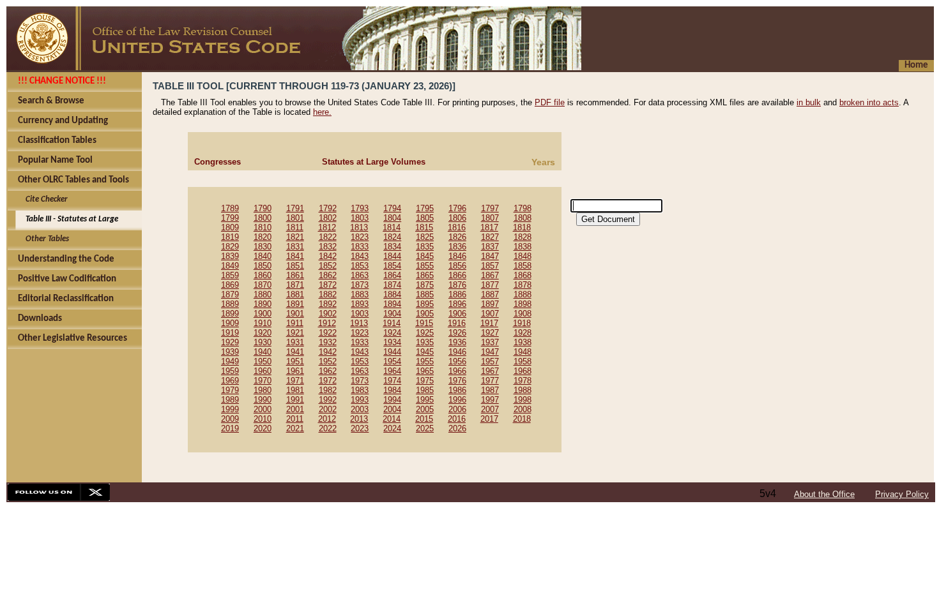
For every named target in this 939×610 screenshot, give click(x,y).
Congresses (217, 162)
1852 (328, 266)
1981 (295, 390)
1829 (230, 246)
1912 (327, 323)
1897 (490, 304)
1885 (425, 294)
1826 (457, 237)
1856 (457, 266)
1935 (425, 342)
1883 (360, 294)
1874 (392, 285)
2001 (295, 409)
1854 (392, 266)
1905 (425, 313)
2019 (230, 428)
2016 (457, 419)
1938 (522, 342)
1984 (392, 390)
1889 (230, 304)
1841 (295, 256)
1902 (328, 313)
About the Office (824, 494)
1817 (489, 227)
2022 (328, 428)
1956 (457, 361)
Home (916, 65)
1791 (295, 208)
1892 (328, 304)
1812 (327, 227)
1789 (230, 208)
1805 (425, 218)
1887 (490, 294)
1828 (522, 237)
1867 (490, 275)
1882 (328, 294)
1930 (262, 342)
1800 (262, 218)
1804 (392, 218)
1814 (392, 227)
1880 (262, 294)
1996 (457, 400)
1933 (360, 342)
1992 (328, 400)
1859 (230, 275)
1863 (360, 275)
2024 (392, 428)
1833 (360, 246)
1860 (262, 275)
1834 (392, 246)
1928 (522, 333)
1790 (262, 208)
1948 (522, 352)
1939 (230, 352)
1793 (360, 208)
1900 (262, 313)
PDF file (550, 102)
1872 (328, 285)
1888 (522, 294)
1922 (328, 333)
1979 (230, 390)
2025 (425, 428)
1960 (262, 371)
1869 (230, 285)
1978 (522, 380)
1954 (392, 361)
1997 (490, 400)
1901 (295, 313)
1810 (262, 227)
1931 (295, 342)
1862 (328, 275)
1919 (230, 333)
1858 (522, 266)
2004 (392, 409)
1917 (489, 323)
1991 (295, 400)
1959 (230, 371)
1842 (328, 256)
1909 (230, 323)
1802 (328, 218)
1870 (262, 285)
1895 (425, 304)
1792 (328, 208)
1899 (230, 313)
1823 (360, 237)
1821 (295, 237)
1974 (392, 380)
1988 (522, 390)
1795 (425, 208)
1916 (457, 323)
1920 (262, 333)
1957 (490, 361)
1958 (522, 361)
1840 (262, 256)
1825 (425, 237)
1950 (262, 361)
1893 (360, 304)
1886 (457, 294)
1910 (262, 323)
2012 (327, 419)
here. (322, 112)
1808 (522, 218)
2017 (489, 419)
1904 (392, 313)
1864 (392, 275)
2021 (295, 428)
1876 (457, 285)
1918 (522, 323)
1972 (328, 380)
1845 (425, 256)
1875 (425, 285)
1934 (392, 342)
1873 (360, 285)
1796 (457, 208)
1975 (425, 380)
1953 (360, 361)
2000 (262, 409)
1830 (262, 246)
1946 (457, 352)
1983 (360, 390)
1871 (295, 285)
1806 (457, 218)
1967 (490, 371)
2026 (457, 428)
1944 (392, 352)
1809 (230, 227)
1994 (392, 400)
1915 (424, 323)
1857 (490, 266)
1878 (522, 285)
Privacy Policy (902, 494)
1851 (295, 266)
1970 (262, 380)
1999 (230, 409)
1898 (522, 304)
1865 (425, 275)
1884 (392, 294)
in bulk (809, 102)
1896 (457, 304)
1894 (392, 304)
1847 (490, 256)
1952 (328, 361)
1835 (425, 246)
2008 (522, 409)
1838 (522, 246)
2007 (490, 409)
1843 (360, 256)
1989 (230, 400)
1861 (295, 275)
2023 (360, 428)
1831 (295, 246)
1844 (392, 256)
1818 (522, 227)
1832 (328, 246)
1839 (230, 256)
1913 (359, 323)
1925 (425, 333)
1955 (425, 361)
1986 (457, 390)
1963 (360, 371)
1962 (328, 371)
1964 (392, 371)
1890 (262, 304)
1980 (262, 390)
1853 (360, 266)
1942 (328, 352)
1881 (295, 294)
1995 (425, 400)
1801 (295, 218)
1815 (424, 227)
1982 (328, 390)
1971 (295, 380)
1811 (294, 227)
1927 (490, 333)
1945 (425, 352)
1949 (230, 361)
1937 (490, 342)
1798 (522, 208)
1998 (522, 400)
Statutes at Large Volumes (373, 162)
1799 (230, 218)
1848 (522, 256)
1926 (457, 333)
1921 (295, 333)
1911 (294, 323)
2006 (457, 409)
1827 (490, 237)
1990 (262, 400)
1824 (392, 237)
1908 (522, 313)
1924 (392, 333)
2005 (425, 409)
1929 (230, 342)
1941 (295, 352)
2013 (359, 419)
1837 (490, 246)
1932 (328, 342)
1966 (457, 371)
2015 (424, 419)
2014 (392, 419)
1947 (490, 352)
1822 (328, 237)
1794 (392, 208)
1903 (360, 313)
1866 (457, 275)
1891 (295, 304)
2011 (294, 419)
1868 (522, 275)
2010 (262, 419)
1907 (490, 313)
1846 (457, 256)
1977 (490, 380)
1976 (457, 380)
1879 (230, 294)
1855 (425, 266)
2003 (360, 409)
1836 (457, 246)
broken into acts (869, 102)
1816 (457, 227)
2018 (522, 419)
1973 (360, 380)
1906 (457, 313)
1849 (230, 266)
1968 (522, 371)
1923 (360, 333)
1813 (359, 227)
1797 (490, 208)
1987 (490, 390)
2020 (262, 428)
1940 (262, 352)
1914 (392, 323)
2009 (230, 419)
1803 (360, 218)
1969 (230, 380)
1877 (490, 285)
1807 (490, 218)
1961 (295, 371)
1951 (295, 361)
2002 (328, 409)
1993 (360, 400)
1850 (262, 266)
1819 (230, 237)
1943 (360, 352)
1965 (425, 371)
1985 (425, 390)
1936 (457, 342)
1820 (262, 237)
